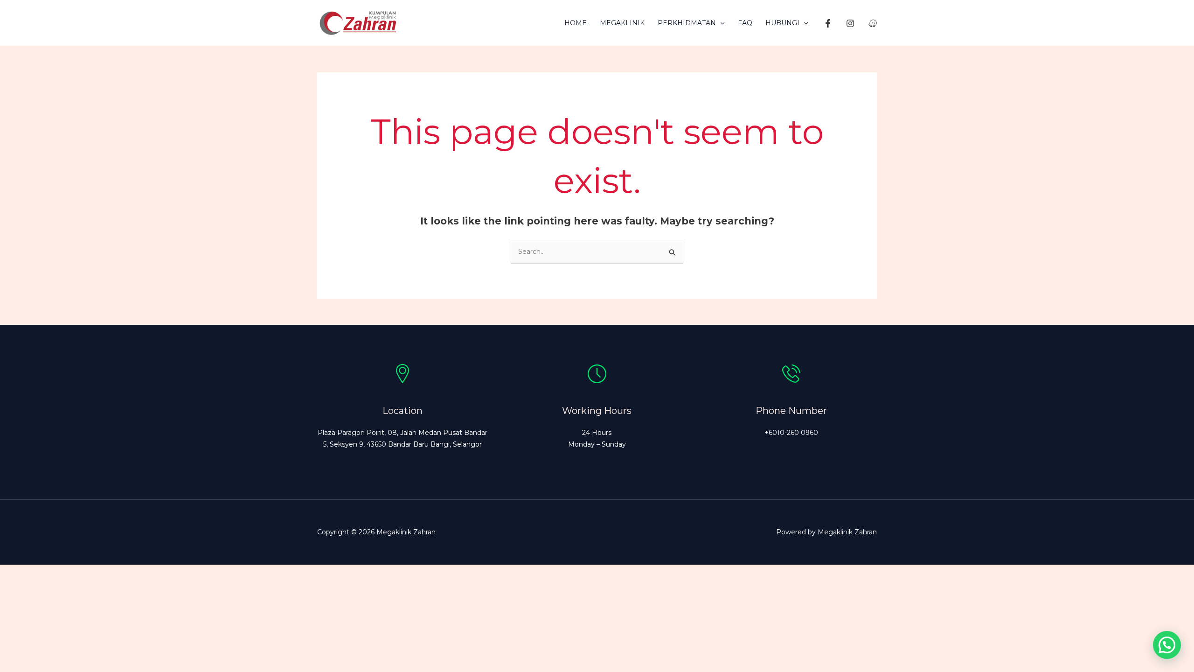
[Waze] (872, 23)
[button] (720, 23)
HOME (575, 23)
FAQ (745, 23)
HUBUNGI (782, 23)
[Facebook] (828, 23)
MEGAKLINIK (622, 23)
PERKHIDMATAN (687, 23)
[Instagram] (850, 23)
